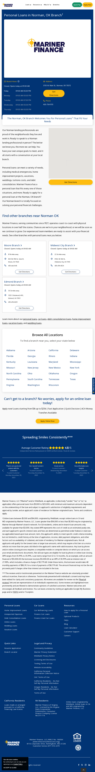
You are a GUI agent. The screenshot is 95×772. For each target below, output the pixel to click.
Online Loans (9, 622)
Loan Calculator (70, 628)
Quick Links (10, 643)
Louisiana (32, 361)
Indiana (73, 356)
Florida (9, 356)
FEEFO (16, 592)
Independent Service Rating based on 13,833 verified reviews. (41, 451)
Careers (67, 635)
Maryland (53, 361)
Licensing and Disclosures (45, 660)
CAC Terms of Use (42, 677)
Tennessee (54, 379)
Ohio (30, 373)
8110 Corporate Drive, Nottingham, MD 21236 (46, 744)
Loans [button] (27, 5)
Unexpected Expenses (13, 614)
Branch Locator (10, 652)
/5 (68, 447)
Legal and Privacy (43, 643)
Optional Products (71, 616)
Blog (66, 624)
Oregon (73, 373)
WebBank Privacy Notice (44, 656)
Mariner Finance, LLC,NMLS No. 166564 (46, 741)
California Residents (14, 700)
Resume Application (12, 648)
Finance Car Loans (42, 614)
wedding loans (34, 323)
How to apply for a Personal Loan (76, 611)
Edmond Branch (13, 281)
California (53, 350)
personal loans (30, 319)
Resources (69, 605)
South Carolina (35, 379)
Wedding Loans (10, 626)
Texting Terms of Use (43, 663)
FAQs (66, 620)
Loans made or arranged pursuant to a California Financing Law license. (14, 707)
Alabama (10, 350)
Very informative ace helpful (81, 467)
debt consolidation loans (59, 319)
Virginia (10, 385)
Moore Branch (12, 245)
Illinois (52, 356)
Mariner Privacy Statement (45, 652)
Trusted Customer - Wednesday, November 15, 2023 (59, 470)
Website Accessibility (43, 667)
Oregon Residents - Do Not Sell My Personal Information (46, 688)
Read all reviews (69, 451)
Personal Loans (12, 605)
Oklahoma (54, 373)
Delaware (74, 350)
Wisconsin (54, 385)
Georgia (31, 356)
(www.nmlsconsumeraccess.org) (46, 742)
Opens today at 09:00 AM (20, 86)
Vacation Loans (10, 629)
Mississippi (75, 361)
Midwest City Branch (62, 245)
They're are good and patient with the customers (13, 468)
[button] (18, 81)
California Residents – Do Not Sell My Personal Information (46, 682)
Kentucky (11, 361)
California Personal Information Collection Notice (46, 672)
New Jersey (33, 367)
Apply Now (87, 5)
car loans (42, 319)
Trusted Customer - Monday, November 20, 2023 (14, 475)
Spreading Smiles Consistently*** (47, 437)
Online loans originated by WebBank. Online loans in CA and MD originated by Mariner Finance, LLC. (78, 705)
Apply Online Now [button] (47, 421)
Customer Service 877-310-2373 (46, 746)
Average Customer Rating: (35, 447)
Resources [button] (36, 5)
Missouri (10, 367)
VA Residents (42, 700)
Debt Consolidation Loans (15, 618)
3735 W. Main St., (57, 85)
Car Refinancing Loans (43, 610)
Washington (34, 385)
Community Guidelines (43, 648)
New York (74, 367)
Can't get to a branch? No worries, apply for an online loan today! (47, 401)
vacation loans (15, 323)
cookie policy (17, 764)
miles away (13, 254)
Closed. (7, 86)
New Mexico (55, 367)
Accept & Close (9, 768)
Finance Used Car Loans (44, 618)
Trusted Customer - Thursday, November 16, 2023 (36, 473)
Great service (58, 466)
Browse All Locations (47, 335)
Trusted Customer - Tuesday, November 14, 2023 (81, 473)
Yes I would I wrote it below (36, 467)
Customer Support (71, 632)
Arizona (31, 350)
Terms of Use (40, 693)
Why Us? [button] (47, 5)
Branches (56, 5)
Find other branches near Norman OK (30, 216)
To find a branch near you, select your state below (47, 340)
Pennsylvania (12, 379)
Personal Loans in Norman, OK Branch (33, 15)
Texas (73, 379)
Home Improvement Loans (15, 610)
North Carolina (13, 373)
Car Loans (39, 605)
